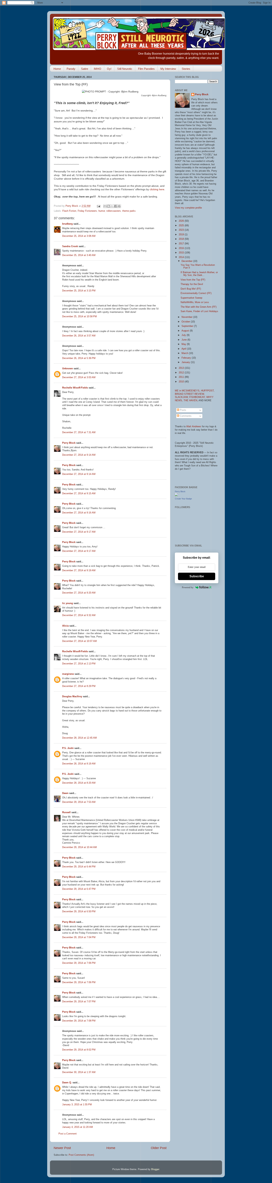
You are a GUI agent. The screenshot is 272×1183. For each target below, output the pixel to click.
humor (101, 211)
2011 (182, 377)
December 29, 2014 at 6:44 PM (78, 866)
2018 (182, 239)
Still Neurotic (124, 68)
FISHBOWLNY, (197, 397)
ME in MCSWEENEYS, (188, 390)
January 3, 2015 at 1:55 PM (77, 1104)
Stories (186, 68)
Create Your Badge (183, 499)
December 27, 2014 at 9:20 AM (78, 593)
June (184, 339)
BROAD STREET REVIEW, (190, 394)
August (186, 330)
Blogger (155, 1169)
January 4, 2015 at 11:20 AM (77, 1127)
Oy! (109, 68)
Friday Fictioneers (87, 211)
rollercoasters (113, 211)
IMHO (97, 68)
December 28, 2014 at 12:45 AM (79, 738)
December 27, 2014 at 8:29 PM (78, 686)
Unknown (67, 368)
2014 (182, 257)
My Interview (168, 68)
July (184, 335)
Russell (66, 812)
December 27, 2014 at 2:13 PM (78, 663)
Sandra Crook (70, 246)
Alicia (65, 626)
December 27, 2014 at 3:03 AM (78, 377)
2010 (182, 381)
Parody (71, 68)
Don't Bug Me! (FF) (191, 289)
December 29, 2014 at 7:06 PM (78, 963)
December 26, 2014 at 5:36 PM (78, 358)
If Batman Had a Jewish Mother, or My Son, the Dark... (199, 273)
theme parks (129, 211)
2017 (182, 243)
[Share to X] (112, 206)
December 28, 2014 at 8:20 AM (78, 783)
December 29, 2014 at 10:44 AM (79, 847)
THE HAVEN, (191, 400)
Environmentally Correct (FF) (196, 293)
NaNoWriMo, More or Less (195, 302)
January (186, 362)
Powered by (188, 587)
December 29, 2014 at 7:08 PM (78, 1020)
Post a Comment (67, 1133)
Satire (84, 68)
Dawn (65, 793)
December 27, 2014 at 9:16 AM (78, 512)
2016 (182, 248)
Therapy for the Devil (192, 284)
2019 (182, 234)
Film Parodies (146, 68)
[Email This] (105, 206)
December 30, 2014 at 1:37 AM (78, 1072)
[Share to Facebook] (115, 206)
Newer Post (62, 1148)
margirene (68, 674)
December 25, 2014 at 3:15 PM (78, 290)
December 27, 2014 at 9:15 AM (78, 493)
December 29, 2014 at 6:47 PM (78, 889)
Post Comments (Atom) (81, 1155)
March (185, 353)
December (187, 261)
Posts (182, 410)
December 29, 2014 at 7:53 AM (78, 802)
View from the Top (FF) (193, 279)
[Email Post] (98, 206)
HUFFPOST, (207, 390)
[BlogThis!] (108, 206)
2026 (182, 221)
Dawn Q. (67, 1082)
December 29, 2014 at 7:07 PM (78, 1001)
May (184, 344)
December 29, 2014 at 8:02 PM (78, 1049)
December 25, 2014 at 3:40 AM (78, 255)
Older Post (159, 1148)
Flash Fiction (69, 211)
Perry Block (68, 443)
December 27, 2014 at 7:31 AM (78, 432)
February (187, 358)
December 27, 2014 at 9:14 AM (78, 455)
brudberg (67, 224)
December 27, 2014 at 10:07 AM (79, 641)
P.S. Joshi (68, 748)
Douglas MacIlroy (72, 696)
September (188, 326)
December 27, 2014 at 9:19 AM (78, 570)
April (184, 349)
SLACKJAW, (182, 397)
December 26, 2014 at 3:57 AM (78, 335)
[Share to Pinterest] (119, 206)
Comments (185, 416)
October (186, 321)
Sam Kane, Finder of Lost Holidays (199, 311)
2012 (182, 372)
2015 (182, 252)
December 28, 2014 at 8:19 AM (78, 763)
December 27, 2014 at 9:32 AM (78, 615)
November (187, 317)
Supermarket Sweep (191, 298)
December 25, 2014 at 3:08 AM (78, 236)
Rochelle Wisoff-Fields (75, 387)
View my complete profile (188, 208)
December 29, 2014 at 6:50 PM (78, 911)
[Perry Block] (176, 495)
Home (57, 68)
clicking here (157, 189)
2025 (182, 225)
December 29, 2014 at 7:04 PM (78, 937)
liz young (67, 603)
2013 (182, 368)
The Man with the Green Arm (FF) (198, 307)
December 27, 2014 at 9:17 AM (78, 532)
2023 (182, 230)
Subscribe (196, 576)
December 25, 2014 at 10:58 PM (79, 316)
